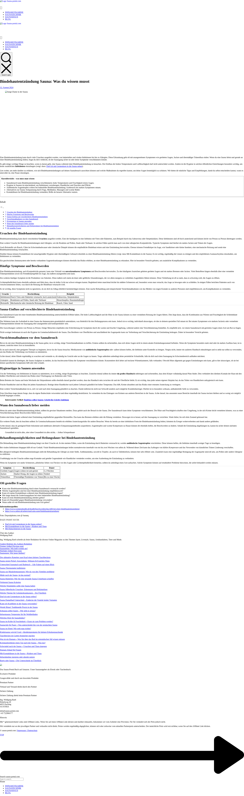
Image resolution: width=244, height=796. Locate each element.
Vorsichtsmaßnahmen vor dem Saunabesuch (22, 219)
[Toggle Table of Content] (2, 208)
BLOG (8, 793)
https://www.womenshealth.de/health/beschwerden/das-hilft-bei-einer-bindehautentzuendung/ (42, 509)
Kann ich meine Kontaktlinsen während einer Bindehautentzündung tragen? (32, 493)
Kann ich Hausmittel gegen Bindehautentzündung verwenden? (27, 500)
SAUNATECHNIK (13, 788)
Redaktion (28, 544)
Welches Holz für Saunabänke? (12, 618)
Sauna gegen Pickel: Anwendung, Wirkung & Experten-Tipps (25, 561)
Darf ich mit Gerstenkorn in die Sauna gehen (64, 166)
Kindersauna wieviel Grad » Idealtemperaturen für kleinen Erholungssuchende (31, 632)
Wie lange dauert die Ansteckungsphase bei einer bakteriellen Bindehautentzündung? (36, 495)
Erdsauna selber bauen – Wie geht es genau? (18, 611)
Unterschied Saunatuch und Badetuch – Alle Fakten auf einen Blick (27, 564)
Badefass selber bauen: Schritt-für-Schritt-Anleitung (46, 400)
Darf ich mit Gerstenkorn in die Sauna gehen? (18, 596)
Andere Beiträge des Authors (12, 544)
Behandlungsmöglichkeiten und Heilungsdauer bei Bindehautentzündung (33, 226)
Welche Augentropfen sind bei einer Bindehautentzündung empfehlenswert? (32, 491)
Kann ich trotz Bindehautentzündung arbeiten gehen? (23, 498)
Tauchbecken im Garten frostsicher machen (17, 636)
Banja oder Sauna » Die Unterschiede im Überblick (20, 661)
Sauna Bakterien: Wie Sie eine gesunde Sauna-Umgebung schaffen (27, 579)
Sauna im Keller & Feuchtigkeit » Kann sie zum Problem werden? (26, 621)
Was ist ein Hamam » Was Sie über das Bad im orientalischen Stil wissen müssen (32, 639)
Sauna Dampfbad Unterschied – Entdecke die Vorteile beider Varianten (28, 600)
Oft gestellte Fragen (14, 228)
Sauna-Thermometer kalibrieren (12, 568)
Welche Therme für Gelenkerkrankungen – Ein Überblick (23, 593)
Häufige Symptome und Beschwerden (20, 214)
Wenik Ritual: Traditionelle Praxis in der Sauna (19, 607)
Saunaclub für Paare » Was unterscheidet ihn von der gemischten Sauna (28, 625)
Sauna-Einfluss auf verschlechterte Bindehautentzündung (27, 217)
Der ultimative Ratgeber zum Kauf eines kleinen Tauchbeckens (25, 557)
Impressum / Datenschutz (27, 730)
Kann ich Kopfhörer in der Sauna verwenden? (18, 604)
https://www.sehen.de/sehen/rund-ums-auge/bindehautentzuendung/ (32, 511)
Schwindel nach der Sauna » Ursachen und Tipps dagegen (23, 646)
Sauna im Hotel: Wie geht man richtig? (15, 628)
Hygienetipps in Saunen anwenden (19, 221)
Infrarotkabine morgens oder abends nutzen (17, 657)
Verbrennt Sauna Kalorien (10, 582)
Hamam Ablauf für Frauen (10, 650)
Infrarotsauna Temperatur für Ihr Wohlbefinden (19, 614)
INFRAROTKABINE (14, 786)
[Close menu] (1, 37)
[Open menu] (1, 7)
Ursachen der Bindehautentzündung (19, 212)
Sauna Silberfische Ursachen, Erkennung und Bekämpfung (23, 589)
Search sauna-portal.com (10, 777)
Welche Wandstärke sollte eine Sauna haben (17, 586)
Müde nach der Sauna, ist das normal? (15, 575)
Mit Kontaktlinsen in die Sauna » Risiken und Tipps (21, 653)
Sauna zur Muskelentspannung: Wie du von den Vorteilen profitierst (27, 572)
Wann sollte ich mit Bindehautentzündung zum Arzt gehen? (26, 502)
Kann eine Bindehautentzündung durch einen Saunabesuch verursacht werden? (34, 488)
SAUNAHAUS (11, 790)
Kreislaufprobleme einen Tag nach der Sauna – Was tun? (22, 643)
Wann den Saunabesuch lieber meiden (20, 224)
